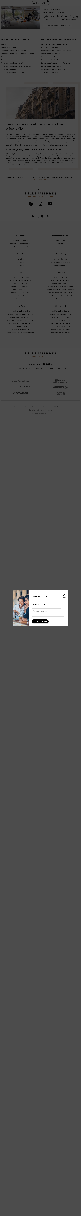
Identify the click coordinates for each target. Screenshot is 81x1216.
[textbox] (46, 612)
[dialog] (40, 608)
